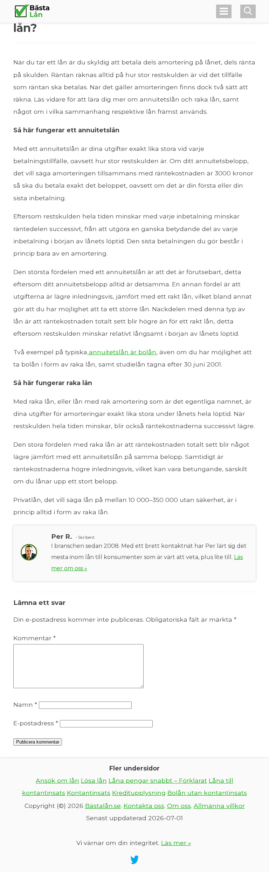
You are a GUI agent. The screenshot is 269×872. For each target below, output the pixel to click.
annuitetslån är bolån (121, 352)
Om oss (179, 805)
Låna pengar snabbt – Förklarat (158, 780)
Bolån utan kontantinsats (207, 792)
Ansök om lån (57, 780)
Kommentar (34, 638)
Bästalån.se (103, 805)
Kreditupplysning (139, 792)
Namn (25, 704)
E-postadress (35, 723)
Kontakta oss (144, 805)
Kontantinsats (88, 792)
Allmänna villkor (219, 805)
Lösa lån (94, 780)
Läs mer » (176, 842)
